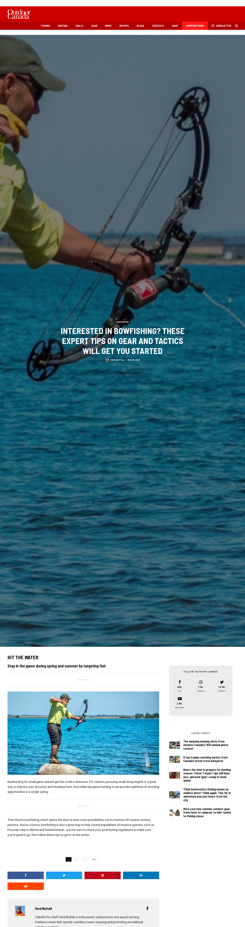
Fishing (45, 25)
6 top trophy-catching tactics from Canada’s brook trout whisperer (205, 759)
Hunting (63, 25)
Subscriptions (195, 25)
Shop (175, 25)
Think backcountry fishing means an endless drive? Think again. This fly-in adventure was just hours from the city (207, 795)
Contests (158, 25)
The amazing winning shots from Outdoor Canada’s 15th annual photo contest (205, 745)
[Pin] (102, 875)
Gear (94, 25)
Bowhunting (122, 321)
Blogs (140, 25)
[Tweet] (64, 875)
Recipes (124, 25)
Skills (79, 25)
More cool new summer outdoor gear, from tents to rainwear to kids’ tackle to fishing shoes (207, 812)
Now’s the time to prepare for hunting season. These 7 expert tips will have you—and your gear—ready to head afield (207, 775)
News (108, 25)
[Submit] (26, 886)
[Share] (26, 875)
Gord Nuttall (117, 359)
